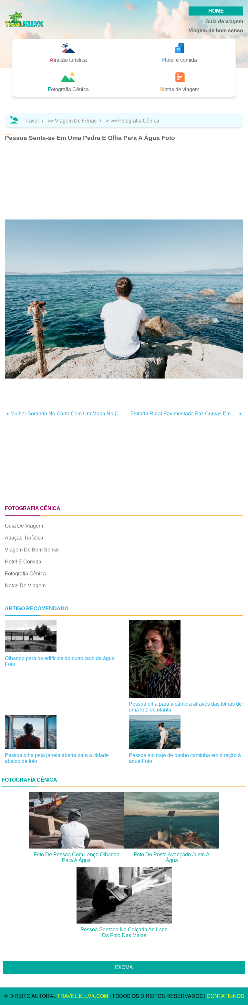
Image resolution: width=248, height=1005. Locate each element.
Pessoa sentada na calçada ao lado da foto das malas (124, 932)
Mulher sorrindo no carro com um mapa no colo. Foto (67, 413)
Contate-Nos (225, 996)
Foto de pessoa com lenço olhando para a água (76, 857)
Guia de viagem (224, 21)
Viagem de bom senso (216, 30)
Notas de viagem (25, 585)
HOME (216, 11)
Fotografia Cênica (138, 120)
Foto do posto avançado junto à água (172, 857)
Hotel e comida (23, 561)
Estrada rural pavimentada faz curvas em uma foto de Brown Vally (184, 413)
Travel (32, 120)
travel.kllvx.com (82, 996)
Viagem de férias (76, 120)
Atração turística (24, 537)
